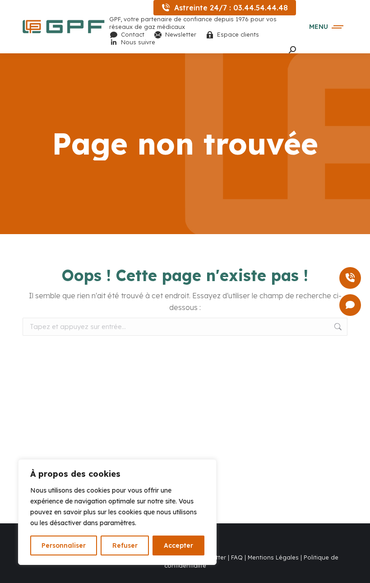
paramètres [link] (117, 523)
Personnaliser (64, 545)
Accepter (178, 545)
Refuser (125, 545)
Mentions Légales (272, 557)
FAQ (237, 557)
